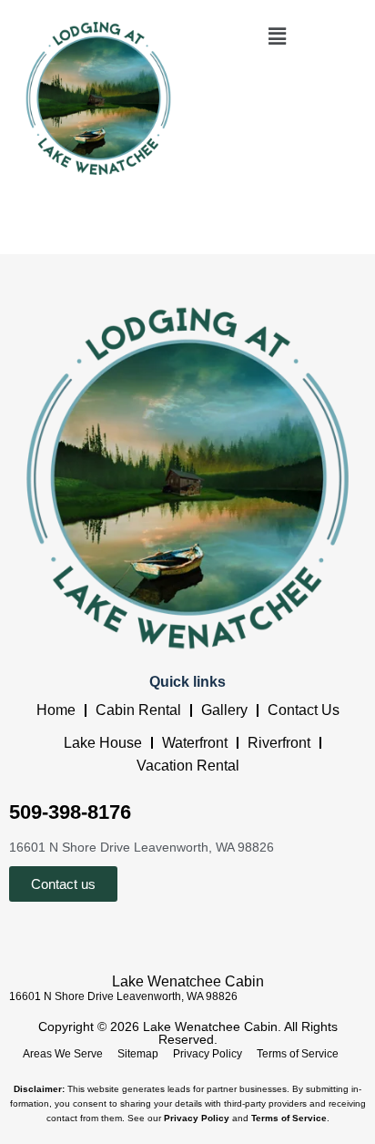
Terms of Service (298, 1053)
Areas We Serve (63, 1053)
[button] (276, 35)
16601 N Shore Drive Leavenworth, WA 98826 (123, 996)
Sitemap (137, 1053)
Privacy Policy (207, 1053)
